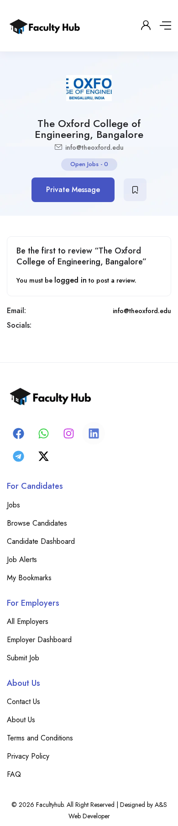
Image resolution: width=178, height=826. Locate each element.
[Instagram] (68, 433)
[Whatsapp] (43, 433)
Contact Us (23, 701)
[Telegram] (18, 456)
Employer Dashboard (39, 639)
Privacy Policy (28, 756)
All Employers (27, 621)
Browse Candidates (37, 523)
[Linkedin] (93, 433)
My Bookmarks (29, 578)
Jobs (13, 505)
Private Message (73, 189)
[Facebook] (18, 433)
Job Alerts (22, 559)
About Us (21, 720)
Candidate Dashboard (41, 541)
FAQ (14, 774)
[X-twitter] (43, 456)
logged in (70, 280)
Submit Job (23, 658)
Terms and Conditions (40, 738)
